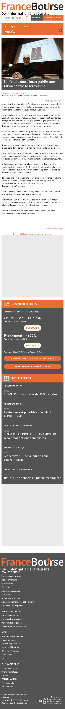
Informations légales (11, 672)
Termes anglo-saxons (11, 644)
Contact (25, 26)
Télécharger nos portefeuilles (14, 626)
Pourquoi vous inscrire (11, 576)
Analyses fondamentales (12, 636)
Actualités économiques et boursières (18, 602)
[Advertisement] (32, 266)
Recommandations (10, 615)
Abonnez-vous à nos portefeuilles (32, 358)
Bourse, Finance (54, 699)
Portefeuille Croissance (12, 619)
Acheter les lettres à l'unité (32, 366)
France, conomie (54, 703)
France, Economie (17, 93)
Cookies (5, 676)
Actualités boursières (11, 591)
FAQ (3, 658)
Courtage (6, 587)
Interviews (6, 594)
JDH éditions (7, 687)
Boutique (10, 26)
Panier (11, 31)
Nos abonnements (10, 580)
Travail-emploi (8, 683)
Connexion (35, 18)
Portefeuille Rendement (12, 623)
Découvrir (32, 328)
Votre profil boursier (11, 647)
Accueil (4, 93)
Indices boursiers (9, 640)
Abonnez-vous (53, 18)
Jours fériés (7, 655)
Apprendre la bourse (11, 598)
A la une (57, 697)
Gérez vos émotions (10, 651)
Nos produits (7, 583)
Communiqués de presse (12, 606)
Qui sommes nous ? (10, 668)
